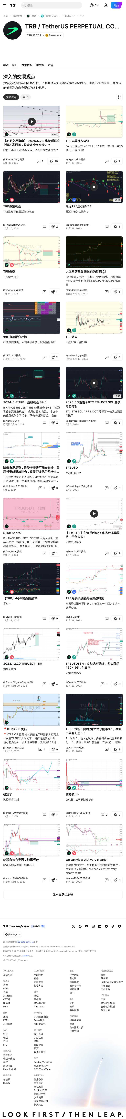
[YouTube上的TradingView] (86, 926)
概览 (36, 995)
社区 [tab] (15, 65)
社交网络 (74, 974)
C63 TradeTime (42, 1069)
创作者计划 (75, 985)
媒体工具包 (39, 1052)
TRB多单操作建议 (77, 141)
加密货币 (7, 995)
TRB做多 (71, 337)
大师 (72, 1023)
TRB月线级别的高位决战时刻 (85, 598)
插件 (103, 974)
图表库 (104, 978)
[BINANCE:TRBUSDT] (7, 330)
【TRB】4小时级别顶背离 (20, 598)
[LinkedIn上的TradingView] (99, 926)
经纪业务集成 (108, 1002)
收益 (5, 1037)
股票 (5, 984)
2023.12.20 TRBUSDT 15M (22, 663)
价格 (36, 978)
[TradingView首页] (13, 5)
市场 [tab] (50, 65)
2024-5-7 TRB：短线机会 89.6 (24, 402)
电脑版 (6, 1083)
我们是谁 (38, 1034)
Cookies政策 (40, 1090)
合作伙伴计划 (108, 1006)
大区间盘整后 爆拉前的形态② (86, 271)
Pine (5, 1006)
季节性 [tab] (40, 65)
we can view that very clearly (86, 859)
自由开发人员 (76, 1027)
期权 (5, 1062)
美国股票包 (39, 1023)
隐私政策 (38, 1086)
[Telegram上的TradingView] (106, 926)
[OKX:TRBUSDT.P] (7, 200)
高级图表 (105, 985)
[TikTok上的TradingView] (113, 926)
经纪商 (37, 999)
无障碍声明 (39, 1093)
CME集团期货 (41, 1016)
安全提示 (38, 1097)
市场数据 (38, 982)
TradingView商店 (43, 1062)
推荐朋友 (74, 982)
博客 (36, 1041)
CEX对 (6, 999)
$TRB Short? (12, 533)
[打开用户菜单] (106, 5)
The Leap (39, 1006)
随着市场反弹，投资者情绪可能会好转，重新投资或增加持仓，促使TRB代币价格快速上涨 (31, 470)
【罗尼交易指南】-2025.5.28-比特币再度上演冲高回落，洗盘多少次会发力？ (31, 142)
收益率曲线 (9, 1058)
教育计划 (105, 1010)
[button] (119, 97)
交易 (72, 1002)
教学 (72, 1006)
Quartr (26, 955)
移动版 (6, 1079)
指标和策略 (75, 1020)
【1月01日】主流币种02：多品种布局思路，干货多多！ (93, 534)
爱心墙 (73, 978)
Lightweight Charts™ (112, 982)
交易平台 (105, 989)
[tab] (11, 97)
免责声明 (38, 1083)
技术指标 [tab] (27, 65)
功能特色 (38, 974)
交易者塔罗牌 (41, 1065)
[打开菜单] (4, 5)
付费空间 (74, 1031)
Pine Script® (9, 1069)
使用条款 (38, 1079)
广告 (103, 999)
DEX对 (6, 1002)
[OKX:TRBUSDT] (7, 134)
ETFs (6, 988)
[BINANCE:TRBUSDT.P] (69, 134)
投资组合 (7, 1054)
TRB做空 (9, 271)
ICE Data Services (25, 942)
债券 (5, 992)
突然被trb (72, 794)
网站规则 (74, 989)
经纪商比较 (39, 1002)
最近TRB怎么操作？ (79, 206)
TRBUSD (72, 467)
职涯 (36, 1048)
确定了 (7, 794)
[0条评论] (106, 161)
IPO (5, 1044)
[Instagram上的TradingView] (93, 926)
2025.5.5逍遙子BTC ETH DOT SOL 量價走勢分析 (93, 404)
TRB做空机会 (12, 206)
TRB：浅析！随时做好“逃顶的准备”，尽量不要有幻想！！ (93, 731)
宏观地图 (7, 1065)
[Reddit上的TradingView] (119, 926)
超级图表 (7, 974)
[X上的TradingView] (73, 926)
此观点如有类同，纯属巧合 (21, 859)
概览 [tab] (6, 65)
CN (97, 5)
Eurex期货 (39, 1020)
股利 (5, 1041)
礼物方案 (38, 985)
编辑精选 (74, 1010)
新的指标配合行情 (15, 337)
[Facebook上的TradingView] (80, 926)
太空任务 (38, 1037)
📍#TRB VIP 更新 (15, 729)
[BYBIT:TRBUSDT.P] (69, 526)
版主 (72, 992)
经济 (5, 1034)
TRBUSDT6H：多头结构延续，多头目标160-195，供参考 (92, 665)
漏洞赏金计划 (41, 1101)
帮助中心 (38, 1044)
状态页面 (38, 1104)
